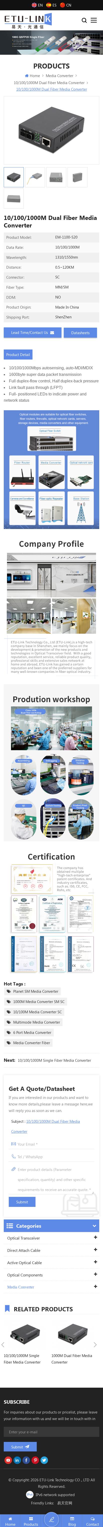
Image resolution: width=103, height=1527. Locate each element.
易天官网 (64, 1502)
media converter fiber (31, 1042)
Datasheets (80, 332)
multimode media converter (36, 1022)
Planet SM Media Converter (35, 991)
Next (95, 1344)
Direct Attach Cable (23, 1250)
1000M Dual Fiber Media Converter (72, 1359)
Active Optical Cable (24, 1262)
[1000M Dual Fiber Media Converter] (73, 1334)
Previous (2, 1344)
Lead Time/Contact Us (29, 332)
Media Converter (20, 1287)
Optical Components (25, 1274)
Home (35, 75)
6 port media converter (32, 1032)
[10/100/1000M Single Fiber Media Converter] (25, 1334)
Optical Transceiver (23, 1238)
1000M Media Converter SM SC (38, 1001)
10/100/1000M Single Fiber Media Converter (54, 1060)
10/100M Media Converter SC (37, 1011)
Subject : (45, 1126)
